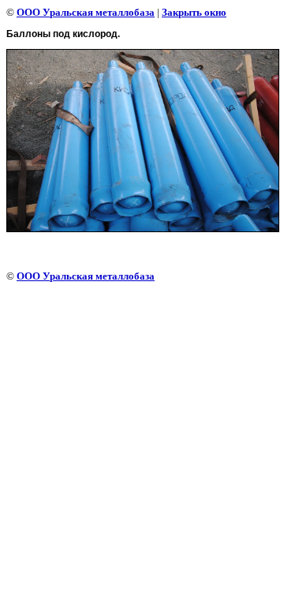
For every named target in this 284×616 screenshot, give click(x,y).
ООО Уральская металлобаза (86, 12)
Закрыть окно (194, 12)
